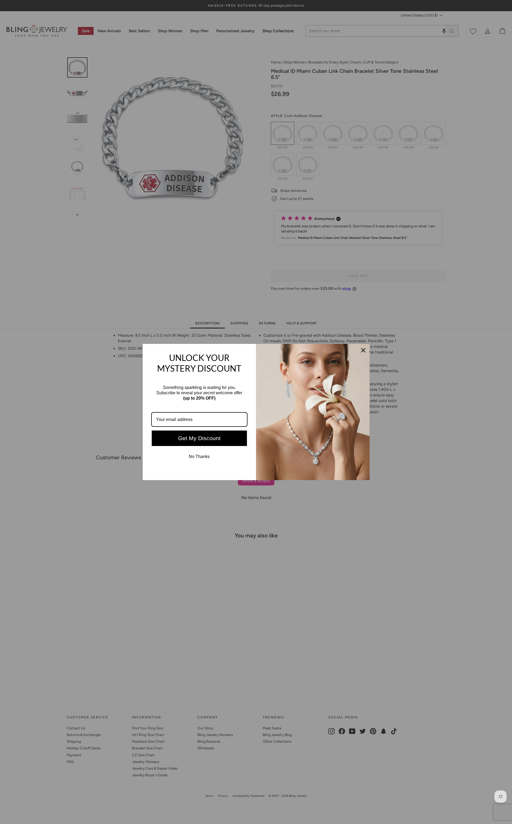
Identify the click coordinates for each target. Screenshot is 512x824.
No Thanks (199, 456)
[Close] (363, 350)
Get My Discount (199, 438)
